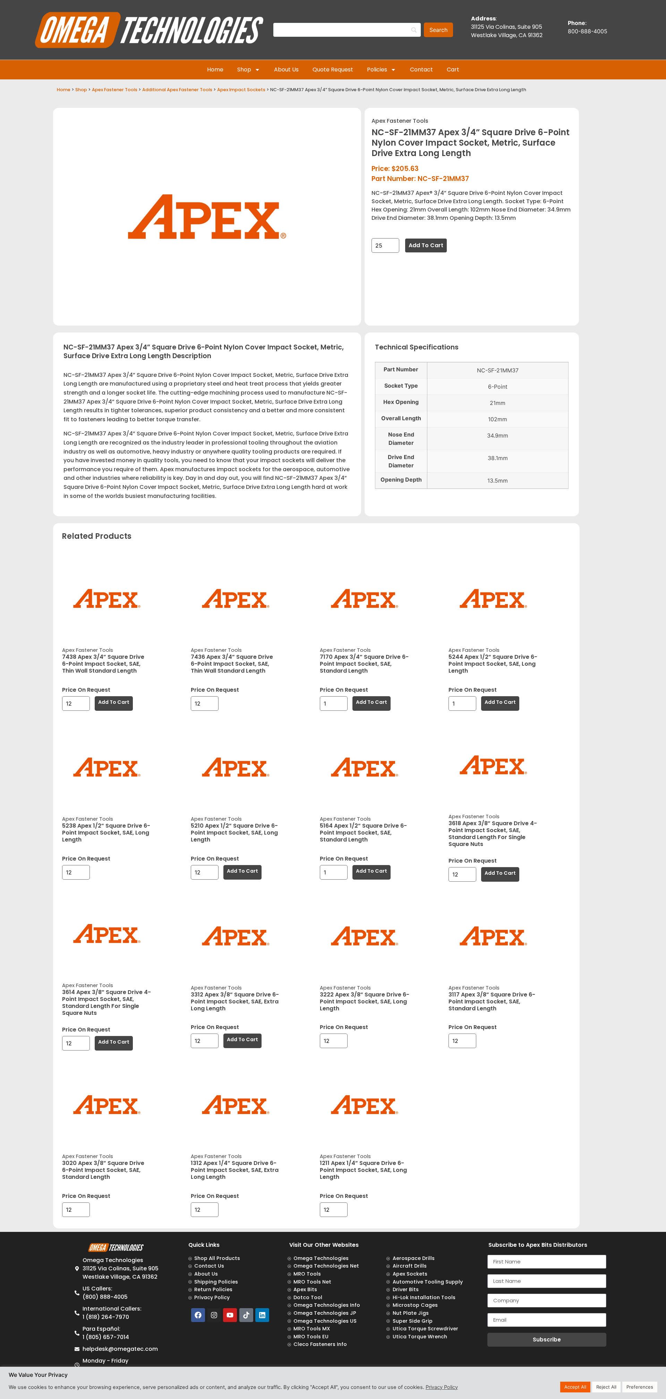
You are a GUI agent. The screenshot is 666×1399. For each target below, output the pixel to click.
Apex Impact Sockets (241, 90)
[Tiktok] (246, 1315)
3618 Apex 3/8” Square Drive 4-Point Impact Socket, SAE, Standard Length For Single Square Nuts (493, 833)
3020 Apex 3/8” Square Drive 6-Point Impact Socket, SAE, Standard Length (103, 1170)
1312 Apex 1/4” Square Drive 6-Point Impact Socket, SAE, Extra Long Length (235, 1170)
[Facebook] (198, 1315)
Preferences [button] (639, 1387)
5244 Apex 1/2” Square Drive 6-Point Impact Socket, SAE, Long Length (493, 664)
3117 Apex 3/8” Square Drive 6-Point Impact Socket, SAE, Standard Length (492, 1001)
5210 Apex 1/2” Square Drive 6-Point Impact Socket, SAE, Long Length (234, 833)
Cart (453, 70)
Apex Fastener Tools (114, 90)
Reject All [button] (606, 1387)
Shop (244, 70)
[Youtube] (230, 1315)
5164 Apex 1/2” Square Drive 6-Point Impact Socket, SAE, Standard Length (363, 833)
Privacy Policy (442, 1387)
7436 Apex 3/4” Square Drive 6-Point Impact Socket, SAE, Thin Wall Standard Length (232, 664)
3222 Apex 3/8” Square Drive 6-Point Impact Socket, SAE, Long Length (364, 1001)
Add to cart (426, 245)
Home (215, 70)
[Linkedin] (262, 1315)
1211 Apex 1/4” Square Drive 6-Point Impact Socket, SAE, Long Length (363, 1170)
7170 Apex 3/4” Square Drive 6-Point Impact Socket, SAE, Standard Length (364, 664)
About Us (286, 70)
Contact (421, 70)
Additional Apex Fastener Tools (177, 90)
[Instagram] (214, 1315)
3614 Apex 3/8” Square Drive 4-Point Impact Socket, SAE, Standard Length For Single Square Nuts (106, 1002)
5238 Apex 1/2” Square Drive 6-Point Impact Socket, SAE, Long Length (106, 833)
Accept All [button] (575, 1387)
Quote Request (333, 70)
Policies (377, 70)
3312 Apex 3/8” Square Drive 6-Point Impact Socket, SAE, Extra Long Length (235, 1001)
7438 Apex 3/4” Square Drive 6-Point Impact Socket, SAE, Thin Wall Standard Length (103, 664)
